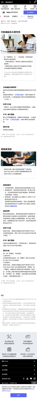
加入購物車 (30, 12)
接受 (18, 395)
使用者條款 (7, 390)
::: (1, 360)
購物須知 (30, 16)
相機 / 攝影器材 (11, 21)
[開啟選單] (2, 2)
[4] (9, 235)
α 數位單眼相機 (22, 21)
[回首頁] (9, 2)
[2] (5, 119)
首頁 (4, 21)
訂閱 (34, 383)
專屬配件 (15, 16)
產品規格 (6, 16)
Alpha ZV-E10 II (5, 23)
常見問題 (5, 370)
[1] (16, 87)
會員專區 (5, 374)
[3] (25, 168)
